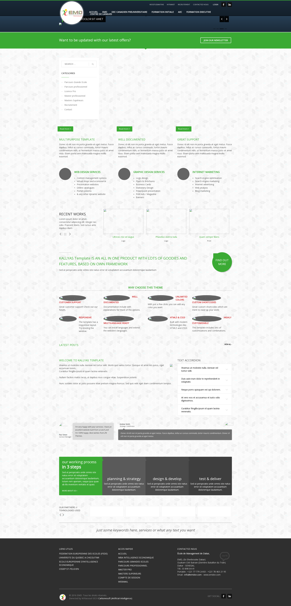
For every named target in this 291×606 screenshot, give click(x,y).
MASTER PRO (125, 569)
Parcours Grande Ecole (75, 82)
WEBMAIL (123, 581)
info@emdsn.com (193, 574)
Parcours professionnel (75, 86)
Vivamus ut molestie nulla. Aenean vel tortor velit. (199, 369)
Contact (68, 109)
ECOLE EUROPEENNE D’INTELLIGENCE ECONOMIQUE (78, 563)
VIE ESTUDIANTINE (156, 4)
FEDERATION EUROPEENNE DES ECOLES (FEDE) (83, 553)
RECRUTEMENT (184, 4)
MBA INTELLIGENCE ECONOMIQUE (136, 557)
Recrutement (70, 104)
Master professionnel (74, 95)
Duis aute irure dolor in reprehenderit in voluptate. (200, 380)
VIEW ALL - (228, 344)
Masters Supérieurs (73, 100)
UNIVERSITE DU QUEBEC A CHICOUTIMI (79, 557)
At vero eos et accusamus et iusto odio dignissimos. (200, 399)
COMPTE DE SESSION (129, 577)
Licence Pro (70, 91)
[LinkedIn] (229, 4)
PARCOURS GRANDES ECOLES (133, 561)
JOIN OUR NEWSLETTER (216, 40)
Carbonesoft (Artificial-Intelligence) (115, 598)
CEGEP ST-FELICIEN (69, 568)
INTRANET (171, 4)
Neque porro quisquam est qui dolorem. (201, 389)
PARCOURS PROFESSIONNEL (132, 565)
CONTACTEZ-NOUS (200, 4)
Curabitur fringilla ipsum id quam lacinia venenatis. (200, 410)
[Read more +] (86, 133)
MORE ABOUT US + (69, 491)
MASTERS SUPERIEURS (129, 573)
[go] (93, 64)
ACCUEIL (122, 553)
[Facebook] (223, 4)
